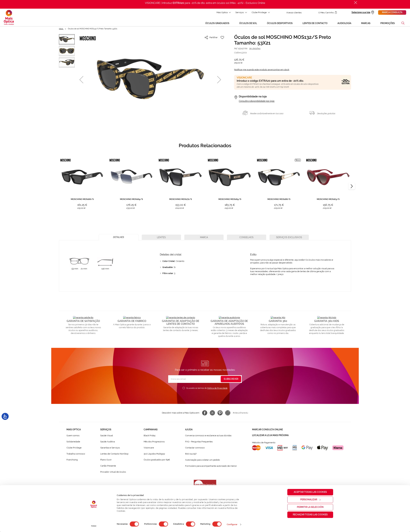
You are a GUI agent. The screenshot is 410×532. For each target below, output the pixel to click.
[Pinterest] (220, 413)
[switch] (163, 524)
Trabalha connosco (75, 454)
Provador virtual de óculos (113, 472)
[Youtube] (212, 413)
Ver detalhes (254, 48)
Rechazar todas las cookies (310, 514)
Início (61, 29)
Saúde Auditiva (107, 441)
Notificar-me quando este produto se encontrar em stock (261, 69)
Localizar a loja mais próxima (270, 435)
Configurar (232, 524)
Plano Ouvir (106, 459)
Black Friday (150, 435)
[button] (403, 23)
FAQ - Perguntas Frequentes (199, 441)
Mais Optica (222, 12)
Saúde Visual (106, 435)
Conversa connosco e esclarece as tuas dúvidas (208, 435)
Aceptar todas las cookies (310, 492)
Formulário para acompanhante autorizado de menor (211, 466)
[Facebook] (205, 413)
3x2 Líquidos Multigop (154, 454)
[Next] (351, 186)
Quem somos (72, 435)
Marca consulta (392, 12)
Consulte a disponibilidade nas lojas (257, 101)
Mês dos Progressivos (154, 441)
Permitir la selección (310, 507)
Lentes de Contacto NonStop (114, 454)
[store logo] (9, 17)
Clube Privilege (259, 12)
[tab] (119, 237)
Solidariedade (73, 441)
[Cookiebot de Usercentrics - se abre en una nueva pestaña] (94, 526)
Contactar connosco (195, 447)
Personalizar (308, 499)
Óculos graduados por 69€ (157, 459)
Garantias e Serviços (110, 447)
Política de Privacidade (217, 388)
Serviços (239, 12)
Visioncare (149, 447)
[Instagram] (228, 413)
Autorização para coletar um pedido (202, 460)
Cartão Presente (108, 466)
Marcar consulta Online (267, 429)
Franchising (72, 459)
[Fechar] (355, 2)
